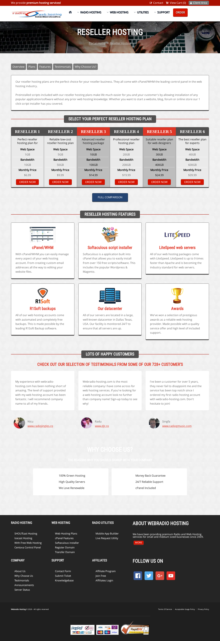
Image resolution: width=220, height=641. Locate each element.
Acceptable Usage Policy (185, 609)
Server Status (22, 589)
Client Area (200, 3)
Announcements (24, 585)
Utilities (143, 12)
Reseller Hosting (120, 43)
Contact (158, 3)
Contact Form (63, 571)
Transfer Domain (65, 552)
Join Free (101, 575)
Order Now (27, 182)
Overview (18, 67)
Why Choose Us (23, 575)
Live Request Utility (107, 538)
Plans (31, 67)
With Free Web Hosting (28, 542)
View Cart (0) (178, 3)
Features (45, 67)
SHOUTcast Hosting (25, 533)
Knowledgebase (64, 580)
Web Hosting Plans (66, 533)
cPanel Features (64, 538)
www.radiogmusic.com (177, 426)
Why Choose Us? (85, 67)
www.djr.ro (102, 426)
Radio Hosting (90, 12)
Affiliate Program (106, 571)
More (138, 542)
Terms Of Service (165, 609)
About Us (19, 571)
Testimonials (63, 67)
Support (163, 12)
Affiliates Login (104, 580)
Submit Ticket (63, 575)
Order (180, 12)
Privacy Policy (203, 609)
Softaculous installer (67, 542)
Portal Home (97, 43)
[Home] (70, 12)
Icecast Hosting (23, 538)
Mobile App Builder (107, 533)
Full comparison (110, 197)
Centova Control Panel (27, 547)
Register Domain (65, 547)
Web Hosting (119, 12)
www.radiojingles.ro (40, 426)
